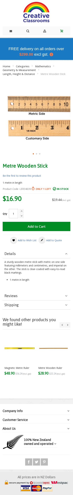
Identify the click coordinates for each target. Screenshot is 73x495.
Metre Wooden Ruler (50, 368)
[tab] (36, 253)
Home (7, 66)
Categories (23, 66)
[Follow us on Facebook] (29, 461)
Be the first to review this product (22, 175)
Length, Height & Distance (19, 74)
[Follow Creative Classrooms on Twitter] (37, 461)
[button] (33, 153)
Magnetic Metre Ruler (16, 368)
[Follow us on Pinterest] (44, 461)
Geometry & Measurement (19, 70)
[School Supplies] (36, 12)
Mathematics (43, 66)
